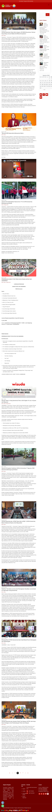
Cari (47, 14)
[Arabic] (3, 810)
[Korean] (16, 810)
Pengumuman (6, 204)
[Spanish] (23, 810)
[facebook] (44, 94)
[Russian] (21, 810)
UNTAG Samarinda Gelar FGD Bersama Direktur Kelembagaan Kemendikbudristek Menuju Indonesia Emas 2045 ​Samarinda (44, 28)
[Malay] (18, 810)
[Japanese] (15, 810)
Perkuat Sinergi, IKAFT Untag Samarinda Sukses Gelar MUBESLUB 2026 (44, 48)
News (5, 35)
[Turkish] (25, 810)
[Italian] (13, 810)
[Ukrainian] (26, 810)
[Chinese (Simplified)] (5, 810)
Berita (2, 35)
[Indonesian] (11, 810)
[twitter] (41, 94)
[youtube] (46, 94)
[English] (7, 810)
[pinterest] (41, 97)
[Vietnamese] (28, 810)
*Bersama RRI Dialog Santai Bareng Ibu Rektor (13, 133)
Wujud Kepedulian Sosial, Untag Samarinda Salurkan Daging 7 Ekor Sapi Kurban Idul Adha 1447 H (44, 39)
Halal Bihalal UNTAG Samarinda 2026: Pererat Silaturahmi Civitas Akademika (44, 65)
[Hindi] (10, 810)
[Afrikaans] (2, 810)
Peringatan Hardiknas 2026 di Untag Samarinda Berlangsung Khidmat (44, 57)
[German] (8, 810)
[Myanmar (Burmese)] (20, 810)
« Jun (44, 89)
